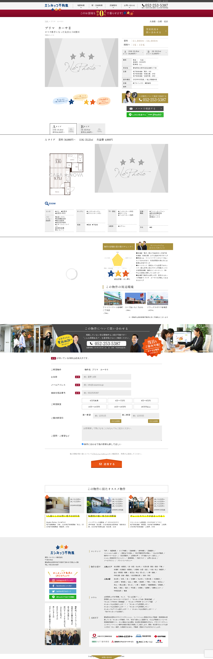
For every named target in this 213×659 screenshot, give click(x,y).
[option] (63, 128)
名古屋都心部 (135, 575)
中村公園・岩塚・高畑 (121, 575)
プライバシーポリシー (100, 454)
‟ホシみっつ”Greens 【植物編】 (114, 602)
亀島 (125, 591)
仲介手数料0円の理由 (142, 553)
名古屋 (116, 579)
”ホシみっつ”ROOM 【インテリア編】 (141, 602)
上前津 (116, 582)
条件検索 (141, 551)
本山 (115, 585)
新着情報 (131, 558)
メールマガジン (109, 560)
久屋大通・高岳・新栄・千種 (152, 566)
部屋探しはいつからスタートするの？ (116, 599)
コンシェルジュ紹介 (110, 553)
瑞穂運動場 (152, 585)
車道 (115, 588)
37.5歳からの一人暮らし (149, 556)
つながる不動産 (158, 553)
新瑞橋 (160, 585)
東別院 (123, 582)
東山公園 (122, 585)
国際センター (156, 588)
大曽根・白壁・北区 (141, 569)
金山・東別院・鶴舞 (120, 572)
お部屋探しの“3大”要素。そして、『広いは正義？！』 (122, 597)
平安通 (133, 588)
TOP (105, 551)
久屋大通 (148, 579)
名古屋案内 (124, 556)
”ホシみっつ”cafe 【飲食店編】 (142, 599)
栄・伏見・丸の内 (134, 566)
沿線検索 (132, 551)
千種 (148, 582)
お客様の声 (134, 556)
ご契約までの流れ (126, 553)
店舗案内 (113, 5)
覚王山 (160, 582)
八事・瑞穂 (151, 572)
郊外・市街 (146, 575)
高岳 (121, 588)
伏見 (122, 579)
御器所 (143, 585)
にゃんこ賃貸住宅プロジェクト (114, 558)
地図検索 (81, 5)
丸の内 (140, 579)
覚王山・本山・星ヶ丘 (137, 572)
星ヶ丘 (130, 585)
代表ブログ (140, 558)
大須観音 (157, 579)
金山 (129, 582)
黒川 (126, 588)
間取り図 (66, 175)
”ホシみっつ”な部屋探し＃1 (138, 607)
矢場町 (133, 579)
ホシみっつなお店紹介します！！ (115, 604)
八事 (136, 585)
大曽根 (140, 588)
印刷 (165, 139)
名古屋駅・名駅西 (120, 566)
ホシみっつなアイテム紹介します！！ (116, 609)
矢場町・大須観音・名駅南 (123, 569)
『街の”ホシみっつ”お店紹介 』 (114, 612)
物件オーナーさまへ (110, 556)
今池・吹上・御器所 (157, 569)
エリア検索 (122, 551)
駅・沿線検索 (97, 5)
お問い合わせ (129, 5)
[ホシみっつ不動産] (57, 7)
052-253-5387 (54, 565)
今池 (153, 582)
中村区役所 (117, 591)
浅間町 (147, 588)
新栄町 (142, 582)
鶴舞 (135, 582)
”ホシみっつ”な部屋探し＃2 (138, 604)
